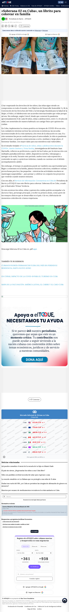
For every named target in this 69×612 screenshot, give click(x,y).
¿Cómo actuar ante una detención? (11, 521)
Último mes (43, 546)
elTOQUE (28, 19)
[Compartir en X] (9, 26)
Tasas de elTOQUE (36, 6)
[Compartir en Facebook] (6, 26)
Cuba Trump (15, 6)
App (62, 2)
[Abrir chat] (64, 600)
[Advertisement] (34, 88)
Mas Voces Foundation (27, 598)
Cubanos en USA (25, 6)
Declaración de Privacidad (15, 606)
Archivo (39, 609)
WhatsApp (38, 30)
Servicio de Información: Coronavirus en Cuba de (36, 180)
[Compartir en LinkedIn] (12, 26)
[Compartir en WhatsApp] (2, 26)
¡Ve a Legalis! (34, 531)
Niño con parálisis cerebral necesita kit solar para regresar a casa (25, 475)
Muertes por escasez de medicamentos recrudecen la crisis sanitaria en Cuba (30, 490)
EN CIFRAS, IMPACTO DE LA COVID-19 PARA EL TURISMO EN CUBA (29, 276)
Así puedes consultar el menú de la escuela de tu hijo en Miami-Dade (27, 466)
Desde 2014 (26, 546)
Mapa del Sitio (31, 609)
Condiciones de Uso (30, 606)
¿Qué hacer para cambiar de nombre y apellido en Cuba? (16, 524)
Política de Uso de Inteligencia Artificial (49, 606)
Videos (58, 6)
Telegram (45, 30)
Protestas (6, 6)
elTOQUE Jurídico (49, 6)
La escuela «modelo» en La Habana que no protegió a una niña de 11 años (28, 479)
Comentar (24, 26)
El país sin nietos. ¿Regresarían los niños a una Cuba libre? (23, 470)
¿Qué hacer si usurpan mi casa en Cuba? (12, 526)
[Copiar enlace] (15, 26)
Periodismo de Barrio (16, 19)
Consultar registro (34, 578)
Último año (34, 546)
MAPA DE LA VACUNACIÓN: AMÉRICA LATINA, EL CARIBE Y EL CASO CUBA (32, 284)
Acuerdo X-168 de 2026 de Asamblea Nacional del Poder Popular (19, 510)
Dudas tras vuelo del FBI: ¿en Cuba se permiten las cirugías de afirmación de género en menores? (34, 484)
